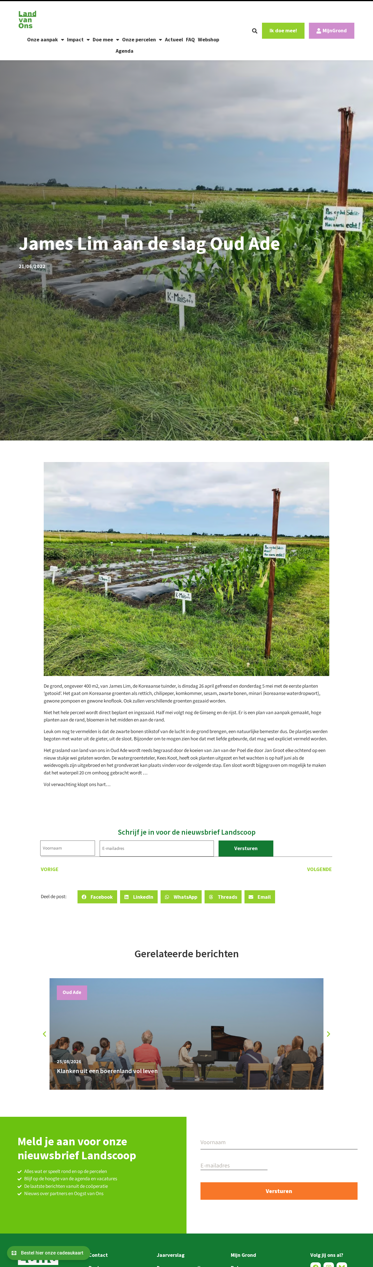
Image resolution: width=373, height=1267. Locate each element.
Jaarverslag (170, 1255)
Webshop (208, 39)
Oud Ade (72, 992)
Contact (98, 1255)
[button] (254, 30)
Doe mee (103, 39)
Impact (75, 39)
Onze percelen (139, 39)
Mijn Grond (243, 1255)
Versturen (246, 848)
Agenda (124, 50)
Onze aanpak (42, 39)
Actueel (174, 39)
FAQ (190, 39)
